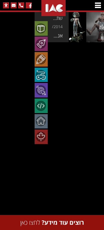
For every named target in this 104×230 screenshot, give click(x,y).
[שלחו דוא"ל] (14, 5)
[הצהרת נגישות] (6, 5)
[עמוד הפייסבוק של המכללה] (29, 5)
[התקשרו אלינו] (21, 5)
